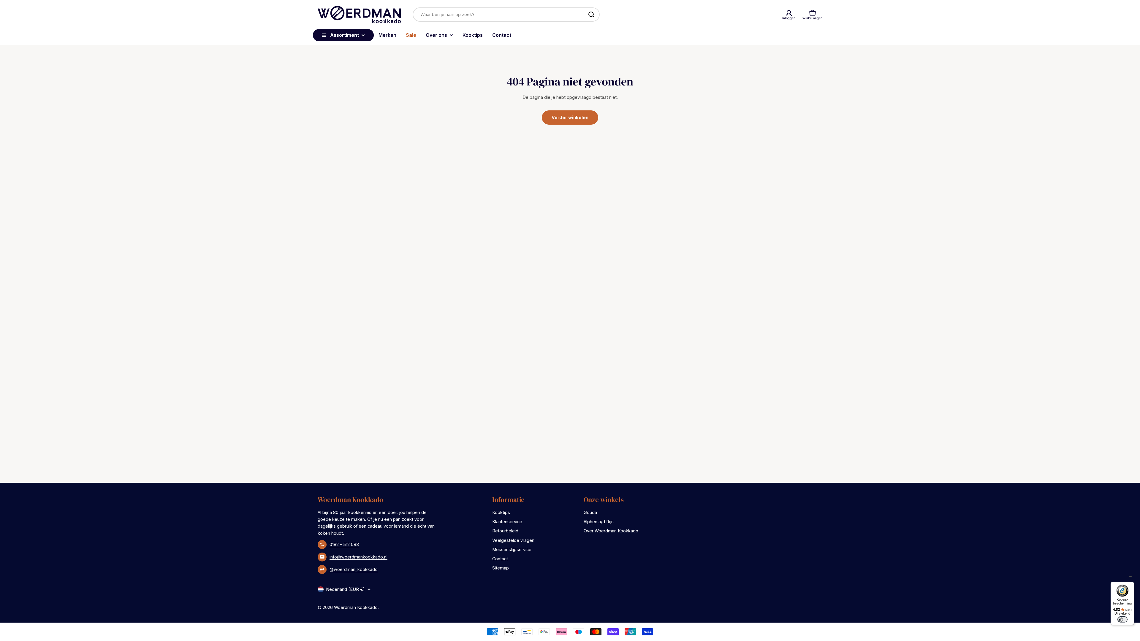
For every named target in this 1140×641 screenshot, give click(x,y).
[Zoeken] (591, 14)
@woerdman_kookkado (354, 569)
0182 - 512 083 (344, 544)
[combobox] (506, 14)
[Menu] (1130, 577)
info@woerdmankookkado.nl (358, 556)
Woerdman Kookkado (356, 607)
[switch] (1122, 619)
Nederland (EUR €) (345, 589)
